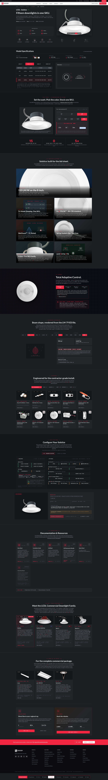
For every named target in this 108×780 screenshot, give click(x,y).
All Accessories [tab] (36, 387)
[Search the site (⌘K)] (77, 1)
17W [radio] (72, 114)
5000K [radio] (84, 119)
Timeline (84, 754)
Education (46, 762)
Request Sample (95, 3)
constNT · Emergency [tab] (61, 387)
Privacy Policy (85, 758)
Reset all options (62, 453)
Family (88, 777)
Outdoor (33, 754)
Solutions (45, 3)
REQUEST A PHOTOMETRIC (88, 742)
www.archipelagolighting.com (78, 771)
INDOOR (27, 6)
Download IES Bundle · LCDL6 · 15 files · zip (66, 362)
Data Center (47, 758)
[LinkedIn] (21, 756)
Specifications (32, 777)
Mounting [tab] (51, 387)
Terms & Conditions (86, 760)
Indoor (33, 752)
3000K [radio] (65, 119)
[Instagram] (19, 756)
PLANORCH (33, 6)
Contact (58, 754)
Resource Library (60, 758)
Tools (50, 3)
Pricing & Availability (22, 777)
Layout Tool (102, 3)
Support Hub (59, 752)
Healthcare (46, 760)
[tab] (60, 287)
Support (56, 3)
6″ (70, 33)
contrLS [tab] (72, 387)
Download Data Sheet (88, 51)
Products (38, 3)
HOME (17, 6)
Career (84, 756)
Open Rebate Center (72, 732)
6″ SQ (79, 33)
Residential (34, 756)
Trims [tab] (44, 387)
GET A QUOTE (78, 742)
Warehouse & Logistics (48, 752)
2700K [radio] (59, 119)
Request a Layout (85, 516)
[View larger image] (90, 64)
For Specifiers (72, 758)
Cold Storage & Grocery (49, 756)
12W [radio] (61, 114)
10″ (76, 33)
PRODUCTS (22, 6)
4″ (68, 33)
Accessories (66, 777)
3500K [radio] (72, 119)
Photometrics (59, 777)
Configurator (74, 777)
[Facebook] (16, 756)
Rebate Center (59, 760)
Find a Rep (25, 730)
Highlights (45, 777)
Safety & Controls (35, 760)
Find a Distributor (73, 754)
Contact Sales (43, 730)
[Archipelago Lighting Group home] (5, 4)
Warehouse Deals (35, 762)
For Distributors (73, 756)
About (61, 3)
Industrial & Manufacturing (49, 754)
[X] (24, 756)
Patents (84, 762)
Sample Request (60, 762)
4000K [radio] (78, 119)
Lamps (33, 758)
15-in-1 (39, 777)
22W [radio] (82, 114)
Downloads (81, 777)
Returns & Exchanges (61, 756)
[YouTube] (27, 756)
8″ (73, 33)
